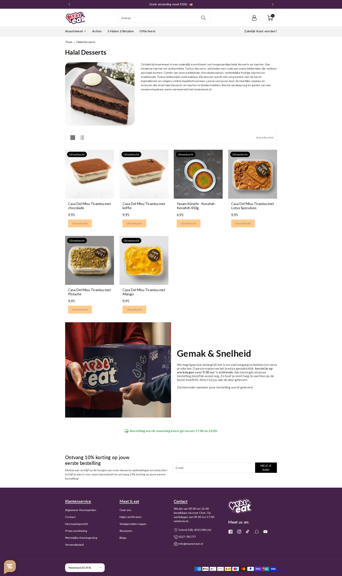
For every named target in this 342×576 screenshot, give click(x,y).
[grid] (72, 137)
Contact (70, 517)
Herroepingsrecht (76, 523)
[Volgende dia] (272, 4)
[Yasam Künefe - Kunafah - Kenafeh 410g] (198, 174)
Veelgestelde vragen (133, 523)
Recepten (126, 530)
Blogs (123, 537)
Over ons (125, 510)
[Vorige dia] (69, 4)
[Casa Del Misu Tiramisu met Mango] (144, 260)
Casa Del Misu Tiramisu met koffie (144, 205)
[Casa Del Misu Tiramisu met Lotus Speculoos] (252, 174)
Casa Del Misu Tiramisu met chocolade (89, 205)
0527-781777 (187, 536)
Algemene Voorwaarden (80, 510)
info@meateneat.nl (190, 543)
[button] (270, 17)
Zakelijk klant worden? (260, 31)
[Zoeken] (203, 18)
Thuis (69, 42)
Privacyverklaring (76, 530)
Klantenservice (78, 501)
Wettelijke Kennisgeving (81, 537)
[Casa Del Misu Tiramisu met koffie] (144, 174)
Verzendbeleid (74, 544)
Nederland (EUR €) (79, 567)
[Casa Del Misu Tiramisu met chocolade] (89, 174)
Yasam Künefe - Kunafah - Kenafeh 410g (196, 205)
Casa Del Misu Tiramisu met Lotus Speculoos (252, 205)
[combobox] (164, 18)
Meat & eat (129, 501)
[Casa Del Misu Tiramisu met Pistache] (89, 260)
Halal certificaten (131, 517)
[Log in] (254, 17)
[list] (82, 137)
